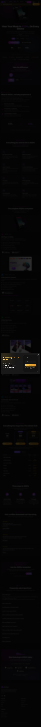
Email (25, 359)
